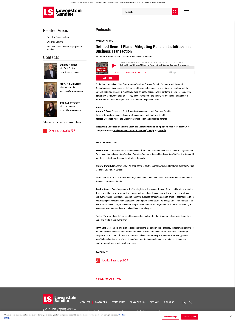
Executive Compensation (58, 37)
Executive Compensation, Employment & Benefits (64, 48)
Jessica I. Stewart (70, 103)
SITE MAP (154, 302)
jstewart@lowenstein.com (70, 110)
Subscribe (107, 77)
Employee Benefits (55, 41)
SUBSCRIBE (169, 302)
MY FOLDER (85, 302)
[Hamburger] (186, 11)
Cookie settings (170, 317)
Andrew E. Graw (68, 65)
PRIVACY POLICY (137, 302)
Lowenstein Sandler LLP (66, 308)
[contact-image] (50, 71)
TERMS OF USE (118, 302)
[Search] (175, 11)
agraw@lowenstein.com (69, 72)
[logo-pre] (62, 12)
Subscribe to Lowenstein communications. (62, 122)
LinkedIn (184, 302)
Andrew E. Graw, (144, 84)
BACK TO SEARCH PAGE (109, 278)
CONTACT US (101, 302)
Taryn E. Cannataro (70, 84)
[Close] (231, 316)
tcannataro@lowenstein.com (71, 91)
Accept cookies (190, 317)
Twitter (190, 302)
